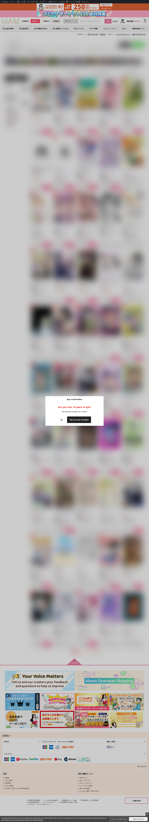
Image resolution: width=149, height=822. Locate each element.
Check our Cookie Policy (119, 819)
